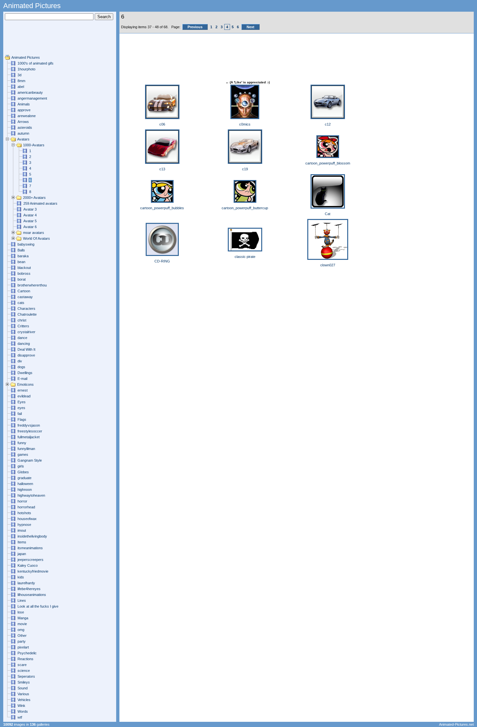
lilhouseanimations (32, 595)
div (20, 361)
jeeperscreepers (30, 560)
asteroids (25, 127)
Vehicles (24, 700)
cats (21, 303)
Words (23, 711)
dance (22, 338)
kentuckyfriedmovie (33, 571)
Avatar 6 (30, 227)
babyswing (26, 244)
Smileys (24, 682)
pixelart (23, 647)
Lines (22, 600)
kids (21, 577)
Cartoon (24, 291)
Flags (22, 419)
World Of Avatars (36, 238)
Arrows (23, 122)
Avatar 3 (30, 209)
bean (21, 262)
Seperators (26, 676)
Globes (23, 472)
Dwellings (25, 373)
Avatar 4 (30, 215)
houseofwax (27, 519)
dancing (24, 343)
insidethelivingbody (32, 536)
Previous (195, 27)
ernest (23, 390)
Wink (21, 706)
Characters (26, 308)
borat (22, 279)
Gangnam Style (30, 460)
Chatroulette (27, 314)
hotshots (24, 513)
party (22, 641)
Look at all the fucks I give (38, 606)
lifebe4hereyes (29, 589)
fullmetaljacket (29, 437)
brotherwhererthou (32, 285)
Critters (23, 326)
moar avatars (33, 233)
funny (22, 443)
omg (21, 630)
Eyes (22, 402)
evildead (24, 396)
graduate (24, 478)
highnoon (25, 489)
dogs (21, 367)
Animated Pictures (25, 57)
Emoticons (25, 384)
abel (21, 87)
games (23, 454)
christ (22, 320)
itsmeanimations (30, 548)
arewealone (27, 116)
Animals (24, 104)
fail (20, 414)
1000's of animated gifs (36, 63)
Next (250, 27)
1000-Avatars (33, 145)
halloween (25, 484)
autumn (23, 133)
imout (22, 530)
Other (22, 635)
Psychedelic (27, 653)
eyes (21, 408)
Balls (21, 250)
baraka (23, 256)
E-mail (22, 379)
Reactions (25, 659)
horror (22, 501)
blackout (24, 268)
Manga (23, 618)
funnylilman (26, 449)
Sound (23, 688)
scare (22, 665)
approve (24, 110)
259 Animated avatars (40, 203)
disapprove (26, 355)
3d (19, 75)
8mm (21, 81)
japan (22, 554)
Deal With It (26, 349)
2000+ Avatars (34, 198)
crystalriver (26, 332)
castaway (25, 297)
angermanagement (32, 98)
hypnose (24, 525)
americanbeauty (30, 92)
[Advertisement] (24, 40)
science (24, 670)
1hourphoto (26, 69)
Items (22, 542)
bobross (24, 273)
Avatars (23, 139)
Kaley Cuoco (28, 565)
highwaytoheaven (31, 495)
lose (21, 612)
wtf (20, 717)
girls (21, 466)
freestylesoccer (30, 431)
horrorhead (26, 507)
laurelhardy (26, 583)
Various (23, 694)
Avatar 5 (30, 221)
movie (22, 624)
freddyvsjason (29, 425)
